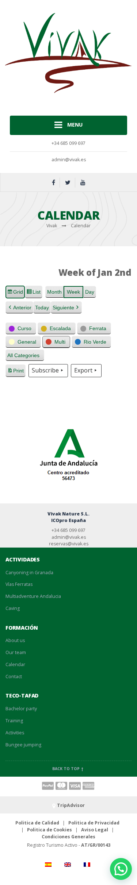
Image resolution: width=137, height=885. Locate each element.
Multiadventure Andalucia (33, 596)
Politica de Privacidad (93, 823)
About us (15, 640)
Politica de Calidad (37, 823)
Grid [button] (15, 293)
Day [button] (89, 292)
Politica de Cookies (49, 830)
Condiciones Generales (68, 837)
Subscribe (45, 370)
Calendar (15, 664)
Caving (12, 608)
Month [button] (54, 292)
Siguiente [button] (63, 307)
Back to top (66, 768)
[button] (20, 328)
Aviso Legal (94, 830)
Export (83, 370)
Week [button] (73, 292)
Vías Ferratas (19, 584)
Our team (15, 652)
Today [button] (42, 307)
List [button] (33, 293)
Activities (14, 733)
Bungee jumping (23, 745)
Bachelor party (21, 709)
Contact (13, 676)
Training (14, 721)
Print (15, 372)
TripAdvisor (71, 805)
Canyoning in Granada (29, 572)
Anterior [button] (22, 307)
